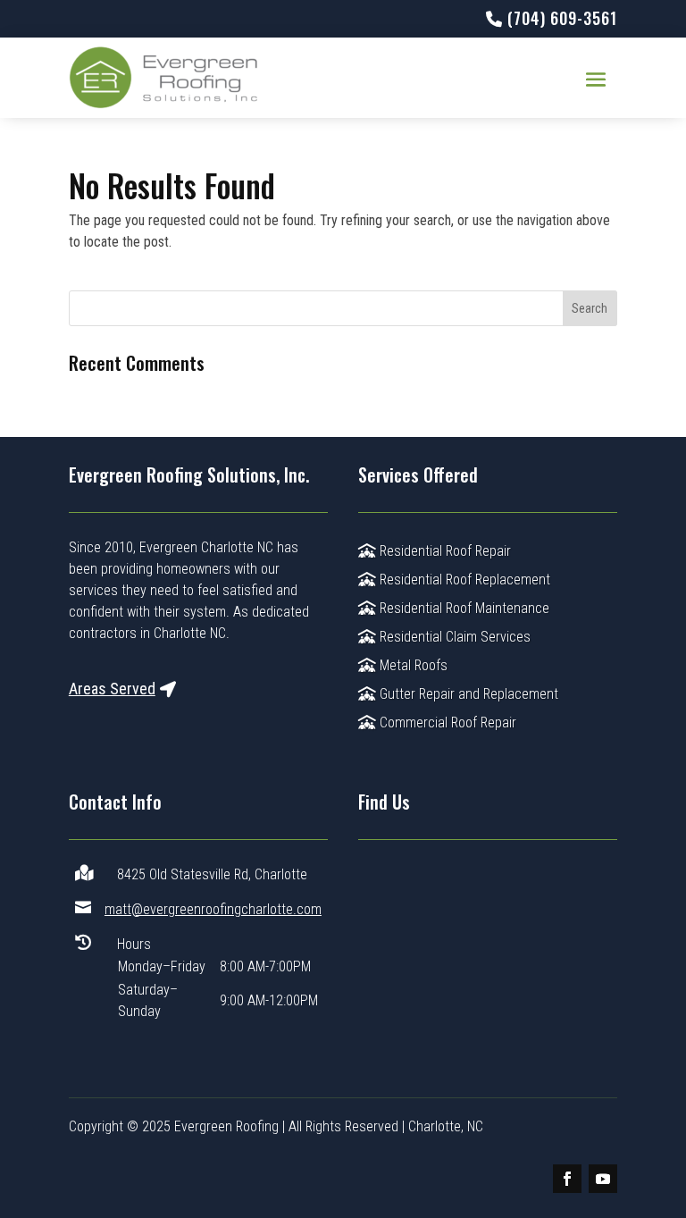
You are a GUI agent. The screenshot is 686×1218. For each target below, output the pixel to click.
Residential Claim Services (453, 636)
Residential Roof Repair (443, 550)
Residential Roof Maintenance (462, 608)
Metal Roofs (412, 665)
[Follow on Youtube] (603, 1178)
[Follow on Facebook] (567, 1178)
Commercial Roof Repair (446, 722)
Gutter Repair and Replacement (467, 693)
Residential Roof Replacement (463, 579)
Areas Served (112, 688)
